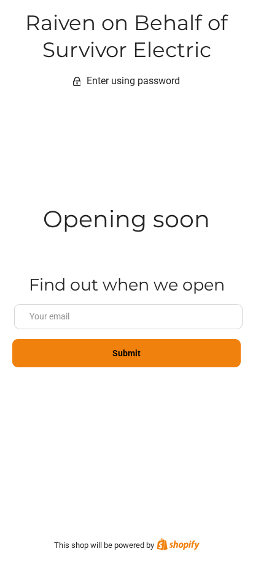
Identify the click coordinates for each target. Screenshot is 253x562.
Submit (126, 353)
